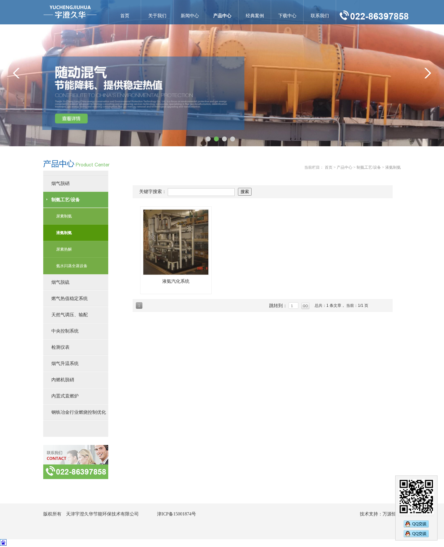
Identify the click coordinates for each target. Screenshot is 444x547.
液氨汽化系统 (175, 281)
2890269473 (416, 523)
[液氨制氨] (175, 242)
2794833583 (416, 534)
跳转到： (279, 305)
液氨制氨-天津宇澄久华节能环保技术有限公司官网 (70, 12)
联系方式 (75, 462)
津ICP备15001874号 (176, 514)
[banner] (222, 73)
